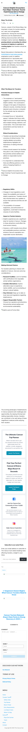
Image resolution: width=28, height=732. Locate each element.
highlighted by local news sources (11, 54)
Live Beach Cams (8, 710)
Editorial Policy (7, 681)
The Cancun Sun (14, 13)
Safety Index (7, 700)
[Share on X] (10, 23)
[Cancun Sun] (14, 3)
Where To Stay (8, 712)
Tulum (5, 720)
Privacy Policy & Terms (9, 678)
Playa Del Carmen (8, 717)
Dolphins (4, 570)
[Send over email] (12, 23)
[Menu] (2, 3)
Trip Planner (7, 702)
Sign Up (23, 559)
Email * (5, 650)
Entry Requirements (9, 707)
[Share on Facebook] (7, 23)
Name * (5, 644)
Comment (4, 629)
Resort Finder (7, 705)
